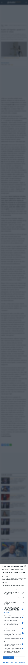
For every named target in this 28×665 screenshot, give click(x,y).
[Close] (25, 566)
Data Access (14, 662)
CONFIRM (8, 657)
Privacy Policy (22, 662)
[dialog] (14, 614)
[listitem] (14, 590)
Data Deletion (6, 662)
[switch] (23, 593)
